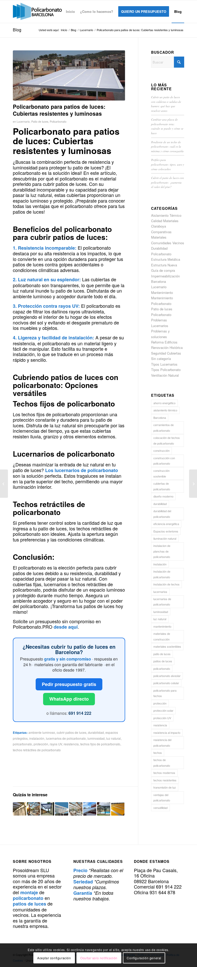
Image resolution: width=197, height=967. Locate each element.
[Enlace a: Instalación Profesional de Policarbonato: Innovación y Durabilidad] (33, 809)
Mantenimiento (162, 292)
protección (41, 744)
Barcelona (159, 417)
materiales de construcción (161, 636)
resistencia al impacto (166, 732)
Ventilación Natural (165, 375)
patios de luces (162, 661)
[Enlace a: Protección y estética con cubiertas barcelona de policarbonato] (47, 809)
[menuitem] (70, 11)
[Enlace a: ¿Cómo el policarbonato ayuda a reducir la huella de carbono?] (103, 809)
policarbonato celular (166, 683)
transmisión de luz (164, 787)
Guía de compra (163, 270)
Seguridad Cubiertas (166, 353)
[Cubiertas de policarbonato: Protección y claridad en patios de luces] (193, 483)
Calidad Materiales (165, 220)
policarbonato (22, 744)
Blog (17, 30)
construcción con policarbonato (164, 460)
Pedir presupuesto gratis (69, 684)
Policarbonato (58, 121)
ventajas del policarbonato (161, 797)
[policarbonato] (37, 11)
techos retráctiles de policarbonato (37, 750)
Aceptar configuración (54, 958)
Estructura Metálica (165, 259)
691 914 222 (79, 713)
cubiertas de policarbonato (161, 486)
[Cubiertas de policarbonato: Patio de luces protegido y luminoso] (4, 483)
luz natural (113, 738)
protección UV (162, 718)
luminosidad (96, 738)
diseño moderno (163, 496)
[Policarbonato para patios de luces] (69, 75)
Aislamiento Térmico (166, 215)
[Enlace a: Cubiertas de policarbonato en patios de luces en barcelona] (117, 809)
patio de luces (162, 654)
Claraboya (158, 226)
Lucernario (23, 121)
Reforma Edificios (164, 342)
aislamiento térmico (165, 410)
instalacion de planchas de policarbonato (161, 551)
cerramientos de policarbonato (163, 427)
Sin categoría (161, 358)
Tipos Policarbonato (166, 369)
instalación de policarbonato (161, 574)
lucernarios (160, 592)
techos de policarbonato (161, 762)
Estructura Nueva (164, 265)
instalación (36, 738)
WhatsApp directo (69, 698)
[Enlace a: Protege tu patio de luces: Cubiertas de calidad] (89, 809)
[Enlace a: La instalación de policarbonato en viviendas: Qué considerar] (19, 809)
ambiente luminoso (41, 732)
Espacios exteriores (165, 531)
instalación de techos (166, 584)
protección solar (163, 710)
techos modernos (164, 773)
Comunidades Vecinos (167, 242)
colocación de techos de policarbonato (166, 440)
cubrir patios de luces (71, 732)
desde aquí (66, 626)
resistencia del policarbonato (162, 742)
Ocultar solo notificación (98, 958)
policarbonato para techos (164, 693)
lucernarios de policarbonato (66, 738)
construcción (161, 450)
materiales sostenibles (167, 646)
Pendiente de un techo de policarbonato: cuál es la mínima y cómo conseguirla (167, 146)
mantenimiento (162, 626)
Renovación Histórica (167, 347)
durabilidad (96, 732)
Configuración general (144, 958)
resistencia (71, 744)
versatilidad (160, 808)
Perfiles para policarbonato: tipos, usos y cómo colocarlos (167, 164)
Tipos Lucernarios (164, 364)
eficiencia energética (166, 524)
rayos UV (56, 744)
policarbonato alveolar (167, 676)
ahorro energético (164, 403)
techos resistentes (164, 780)
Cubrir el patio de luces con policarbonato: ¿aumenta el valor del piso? (167, 182)
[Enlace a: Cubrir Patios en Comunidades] (61, 809)
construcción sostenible (161, 473)
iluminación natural (164, 538)
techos (157, 753)
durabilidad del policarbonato (162, 513)
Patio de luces (39, 121)
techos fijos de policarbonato (100, 744)
